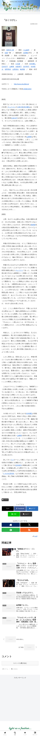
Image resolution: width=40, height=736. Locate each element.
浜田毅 (25, 53)
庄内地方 (18, 465)
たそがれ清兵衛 (8, 473)
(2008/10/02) (27, 89)
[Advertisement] (20, 699)
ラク (12, 460)
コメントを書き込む (20, 663)
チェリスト (11, 107)
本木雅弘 (32, 64)
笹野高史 (8, 69)
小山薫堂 (26, 50)
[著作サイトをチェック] (11, 525)
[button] (26, 514)
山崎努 (11, 66)
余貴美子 (18, 66)
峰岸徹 (22, 69)
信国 (6, 53)
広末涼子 (5, 66)
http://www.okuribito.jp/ (21, 84)
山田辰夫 (15, 69)
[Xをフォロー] (29, 525)
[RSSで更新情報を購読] (29, 530)
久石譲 (17, 64)
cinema (6, 499)
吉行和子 (26, 66)
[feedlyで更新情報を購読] (11, 530)
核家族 (33, 225)
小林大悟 (20, 107)
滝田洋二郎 (10, 50)
